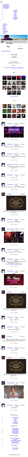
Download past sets (15, 442)
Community (15, 17)
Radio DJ (15, 18)
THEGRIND (6, 8)
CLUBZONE (6, 4)
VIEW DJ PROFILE (6, 51)
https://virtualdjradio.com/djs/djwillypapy (13, 263)
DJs (15, 12)
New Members (15, 433)
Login (15, 19)
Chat (15, 16)
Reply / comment (14, 139)
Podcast (15, 14)
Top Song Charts (15, 428)
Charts (15, 13)
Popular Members (15, 431)
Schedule (15, 11)
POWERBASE (6, 6)
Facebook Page (15, 447)
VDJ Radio (9, 194)
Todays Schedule (15, 417)
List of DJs (15, 439)
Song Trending (15, 429)
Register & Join (15, 441)
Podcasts (15, 419)
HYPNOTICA (6, 5)
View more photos (14, 96)
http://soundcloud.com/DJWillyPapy (16, 67)
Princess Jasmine (10, 229)
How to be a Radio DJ (15, 438)
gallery (13, 126)
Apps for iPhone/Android (15, 440)
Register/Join (15, 422)
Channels (15, 10)
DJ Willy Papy (10, 123)
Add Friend (14, 57)
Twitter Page (15, 449)
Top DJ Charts (15, 430)
